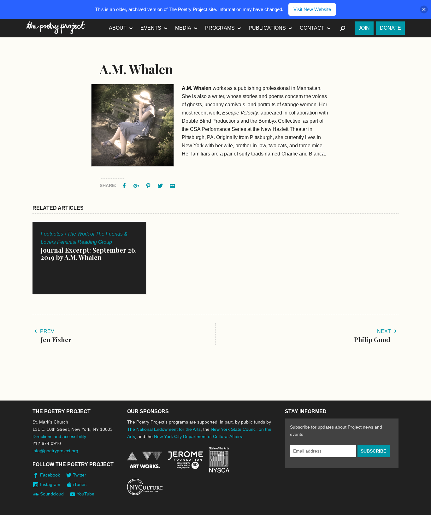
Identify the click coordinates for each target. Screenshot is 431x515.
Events (150, 28)
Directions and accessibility (59, 436)
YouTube (85, 493)
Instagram (50, 484)
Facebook (50, 474)
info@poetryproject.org (55, 450)
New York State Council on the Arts (219, 460)
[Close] (424, 10)
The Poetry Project (55, 27)
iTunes (79, 484)
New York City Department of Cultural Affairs (198, 436)
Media (183, 28)
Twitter (79, 474)
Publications (267, 28)
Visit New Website (312, 9)
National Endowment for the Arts (144, 460)
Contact (312, 28)
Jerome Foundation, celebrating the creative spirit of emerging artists (185, 460)
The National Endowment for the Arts (164, 429)
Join (364, 28)
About (118, 28)
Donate (390, 28)
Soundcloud (52, 493)
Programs (220, 28)
